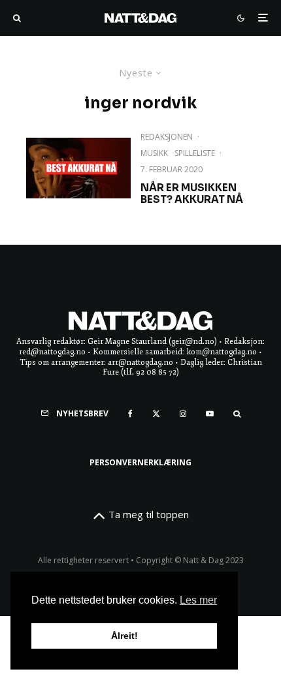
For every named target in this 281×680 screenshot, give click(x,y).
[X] (156, 413)
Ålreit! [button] (124, 635)
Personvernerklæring (140, 462)
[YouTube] (209, 413)
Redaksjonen (166, 136)
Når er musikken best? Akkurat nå (191, 194)
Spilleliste (194, 153)
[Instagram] (183, 413)
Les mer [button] (198, 600)
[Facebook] (130, 413)
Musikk (154, 153)
